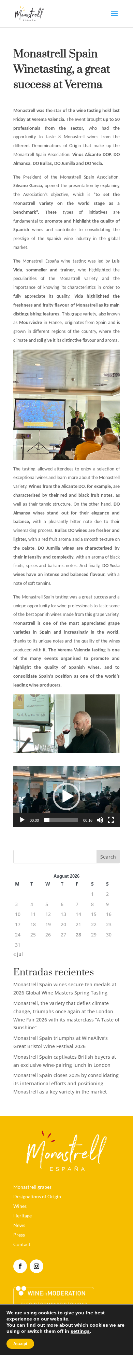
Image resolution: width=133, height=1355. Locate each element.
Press (19, 1235)
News (19, 1225)
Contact (21, 1244)
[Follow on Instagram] (36, 1266)
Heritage (22, 1215)
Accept (20, 1343)
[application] (66, 796)
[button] (66, 796)
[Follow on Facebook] (20, 1266)
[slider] (61, 820)
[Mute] (100, 820)
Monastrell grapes (32, 1187)
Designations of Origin (37, 1196)
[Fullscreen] (110, 820)
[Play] (22, 820)
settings (80, 1331)
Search (108, 856)
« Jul (18, 954)
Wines (20, 1206)
